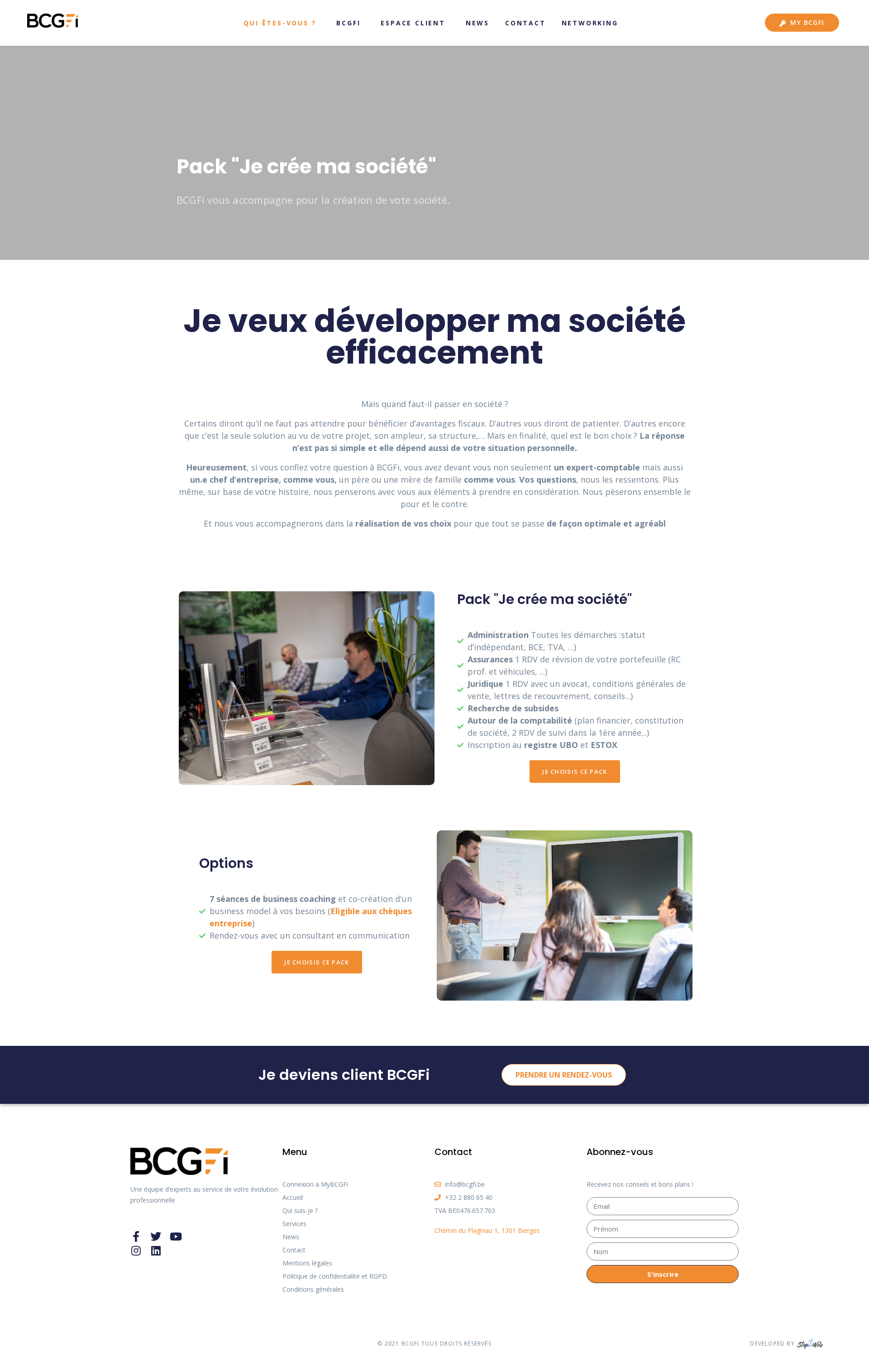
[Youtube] (175, 1236)
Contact (525, 23)
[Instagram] (135, 1250)
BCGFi (348, 23)
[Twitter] (155, 1236)
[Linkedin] (155, 1250)
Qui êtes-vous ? (280, 23)
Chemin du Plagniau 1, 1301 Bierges (487, 1230)
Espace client (413, 23)
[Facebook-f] (135, 1236)
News (477, 23)
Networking (590, 23)
